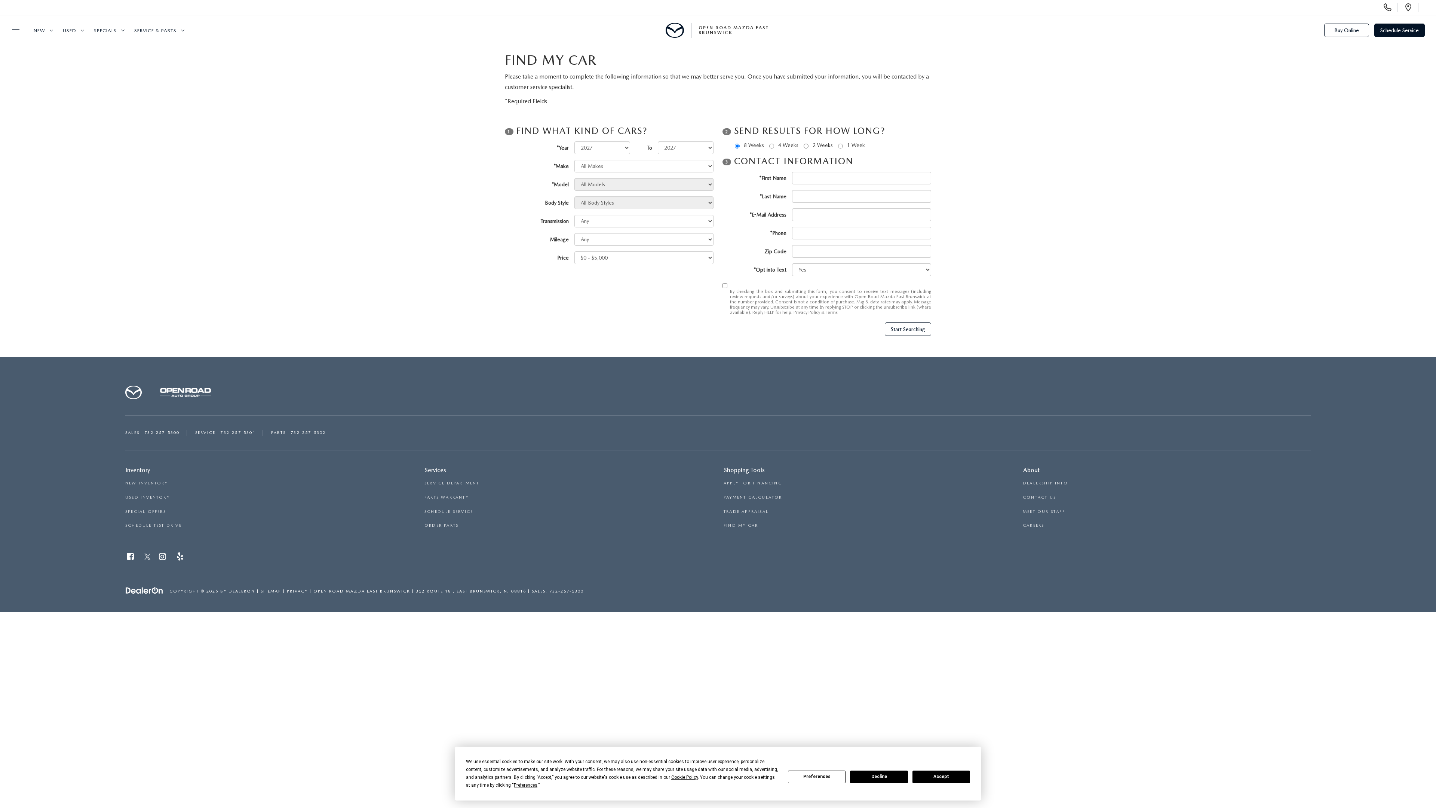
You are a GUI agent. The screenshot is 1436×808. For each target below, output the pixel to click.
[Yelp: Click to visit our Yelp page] (180, 558)
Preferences (817, 776)
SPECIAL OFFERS (145, 511)
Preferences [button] (525, 785)
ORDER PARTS (441, 525)
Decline (879, 776)
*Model (560, 184)
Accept (941, 776)
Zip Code (775, 251)
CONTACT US (1039, 497)
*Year (563, 148)
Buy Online (1346, 30)
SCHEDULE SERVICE (448, 511)
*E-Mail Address (768, 215)
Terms (831, 312)
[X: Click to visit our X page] (147, 558)
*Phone (778, 233)
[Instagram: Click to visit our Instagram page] (163, 558)
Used (69, 30)
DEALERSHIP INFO (1045, 483)
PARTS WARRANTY (446, 497)
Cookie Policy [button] (684, 777)
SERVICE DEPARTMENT (451, 483)
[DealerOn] (144, 591)
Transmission (555, 221)
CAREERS (1033, 525)
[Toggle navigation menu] (12, 31)
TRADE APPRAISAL (746, 511)
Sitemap (271, 591)
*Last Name (773, 196)
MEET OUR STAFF (1044, 511)
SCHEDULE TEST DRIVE (153, 525)
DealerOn (241, 591)
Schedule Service (1399, 30)
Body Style (557, 203)
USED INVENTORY (147, 497)
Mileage (559, 239)
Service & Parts (155, 30)
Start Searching (908, 329)
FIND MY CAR (741, 525)
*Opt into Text (770, 270)
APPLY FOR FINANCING (753, 483)
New (39, 30)
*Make (561, 166)
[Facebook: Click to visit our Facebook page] (131, 558)
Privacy (297, 591)
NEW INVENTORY (146, 483)
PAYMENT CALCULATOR (753, 497)
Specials (105, 30)
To (649, 148)
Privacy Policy (807, 312)
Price (563, 258)
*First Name (773, 178)
